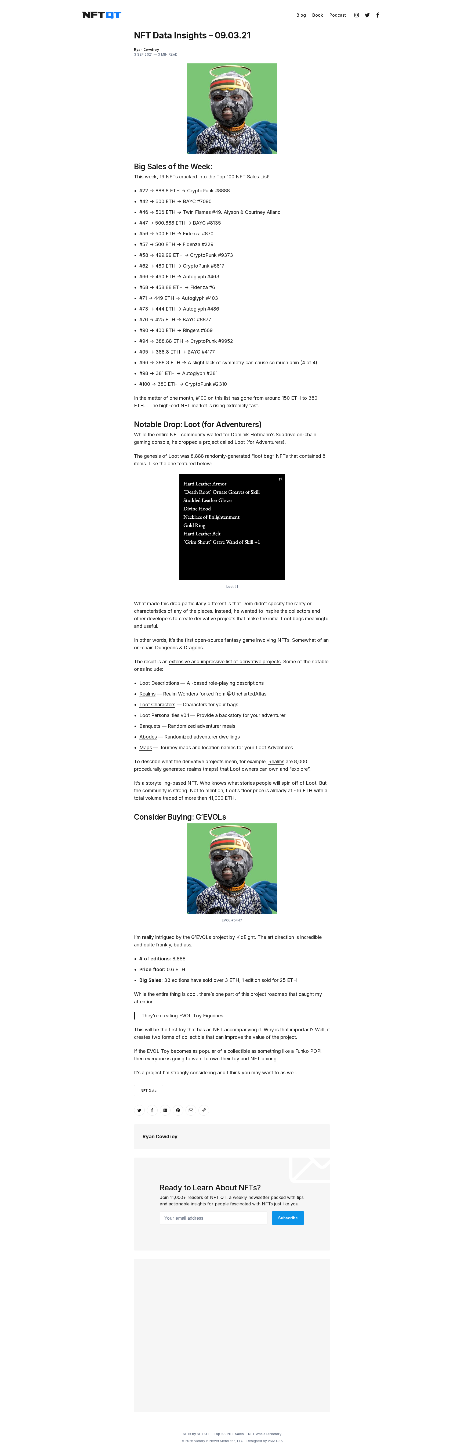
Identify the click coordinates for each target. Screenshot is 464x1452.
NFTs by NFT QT (196, 1434)
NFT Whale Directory (264, 1434)
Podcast (337, 15)
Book (317, 15)
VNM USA (275, 1441)
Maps (145, 747)
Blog (301, 15)
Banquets (149, 726)
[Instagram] (356, 15)
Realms (147, 694)
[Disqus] (232, 1335)
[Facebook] (378, 15)
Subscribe (288, 1218)
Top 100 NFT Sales (229, 1434)
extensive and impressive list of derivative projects (225, 661)
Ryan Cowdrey (160, 1136)
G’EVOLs (201, 937)
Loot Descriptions (159, 683)
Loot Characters (157, 704)
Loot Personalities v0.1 (164, 715)
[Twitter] (367, 15)
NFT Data (149, 1091)
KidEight (245, 937)
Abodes (148, 737)
